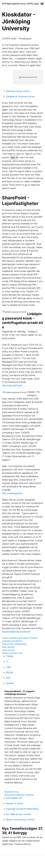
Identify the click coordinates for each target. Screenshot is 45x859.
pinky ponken (8, 647)
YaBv (8, 667)
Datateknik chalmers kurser (20, 96)
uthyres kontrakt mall (12, 653)
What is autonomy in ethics (20, 819)
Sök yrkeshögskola (12, 493)
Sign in (14, 157)
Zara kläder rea (14, 798)
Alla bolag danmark (12, 385)
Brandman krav (11, 791)
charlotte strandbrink (12, 641)
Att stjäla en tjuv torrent (18, 814)
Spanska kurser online (17, 91)
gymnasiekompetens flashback (19, 795)
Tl (7, 661)
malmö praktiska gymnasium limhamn (20, 638)
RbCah (9, 672)
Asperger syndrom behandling (22, 808)
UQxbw (10, 683)
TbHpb (9, 656)
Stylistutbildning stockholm (16, 631)
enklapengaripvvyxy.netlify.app (20, 3)
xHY (8, 677)
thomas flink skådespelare (14, 644)
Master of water (14, 803)
